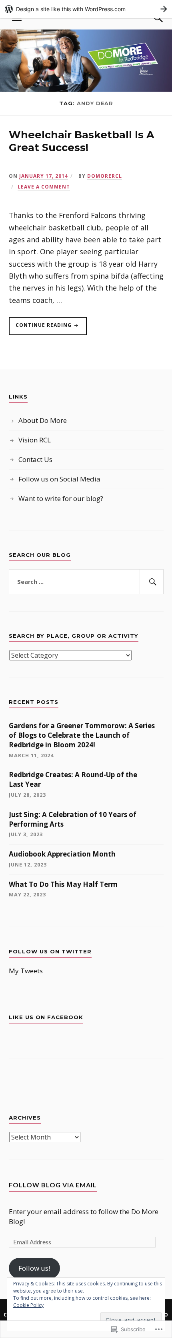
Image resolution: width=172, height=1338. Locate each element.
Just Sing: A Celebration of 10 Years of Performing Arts (72, 819)
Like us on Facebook (46, 1017)
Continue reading (41, 328)
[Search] (151, 18)
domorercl (104, 176)
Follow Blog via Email (53, 1185)
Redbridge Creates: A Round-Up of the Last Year (73, 779)
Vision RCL (34, 439)
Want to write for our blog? (60, 498)
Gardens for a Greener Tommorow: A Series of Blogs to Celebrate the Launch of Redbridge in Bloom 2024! (82, 735)
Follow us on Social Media (59, 478)
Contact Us (35, 459)
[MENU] (17, 18)
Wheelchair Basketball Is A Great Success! (81, 140)
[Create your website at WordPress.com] (86, 9)
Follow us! (34, 1268)
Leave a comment (44, 186)
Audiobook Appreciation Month (62, 854)
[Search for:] (86, 582)
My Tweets (26, 970)
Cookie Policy (28, 1305)
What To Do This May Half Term (63, 884)
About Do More (42, 420)
